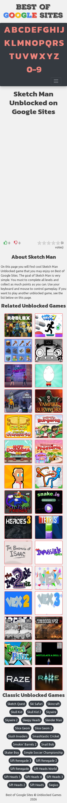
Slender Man (53, 720)
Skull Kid (16, 712)
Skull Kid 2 (34, 712)
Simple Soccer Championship (43, 752)
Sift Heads (37, 785)
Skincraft (53, 704)
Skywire (51, 712)
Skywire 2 (11, 720)
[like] (6, 243)
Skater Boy (11, 752)
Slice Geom (22, 728)
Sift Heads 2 (17, 785)
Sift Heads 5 (12, 776)
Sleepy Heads (31, 720)
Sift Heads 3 (55, 776)
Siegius (53, 785)
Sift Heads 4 (33, 776)
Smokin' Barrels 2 (24, 744)
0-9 (34, 69)
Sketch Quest (16, 704)
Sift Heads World (45, 768)
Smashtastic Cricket (45, 736)
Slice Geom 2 (43, 728)
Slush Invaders (18, 736)
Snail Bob (47, 744)
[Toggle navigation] (56, 81)
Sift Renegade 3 (20, 760)
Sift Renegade (19, 768)
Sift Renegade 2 (46, 760)
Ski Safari (36, 704)
